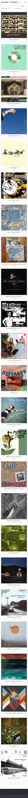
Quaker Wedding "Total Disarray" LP (14, 617)
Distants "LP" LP (14, 392)
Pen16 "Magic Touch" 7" (14, 71)
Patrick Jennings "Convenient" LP (14, 103)
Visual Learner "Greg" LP (14, 200)
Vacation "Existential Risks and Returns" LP (14, 713)
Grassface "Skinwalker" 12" (14, 552)
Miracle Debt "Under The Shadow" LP (14, 456)
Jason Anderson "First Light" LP (14, 584)
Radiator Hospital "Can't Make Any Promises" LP (14, 488)
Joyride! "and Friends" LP (14, 39)
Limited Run (21, 796)
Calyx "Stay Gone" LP (14, 746)
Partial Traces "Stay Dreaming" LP (14, 520)
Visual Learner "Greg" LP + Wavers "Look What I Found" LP (14, 264)
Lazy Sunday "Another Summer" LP (14, 424)
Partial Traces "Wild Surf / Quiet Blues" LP (14, 681)
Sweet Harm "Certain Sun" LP (14, 135)
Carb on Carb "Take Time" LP (14, 360)
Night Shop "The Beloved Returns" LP (14, 296)
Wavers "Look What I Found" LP (14, 232)
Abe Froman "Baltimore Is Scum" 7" (14, 328)
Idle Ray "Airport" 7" (14, 167)
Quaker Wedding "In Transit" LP (14, 778)
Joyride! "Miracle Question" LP (14, 649)
